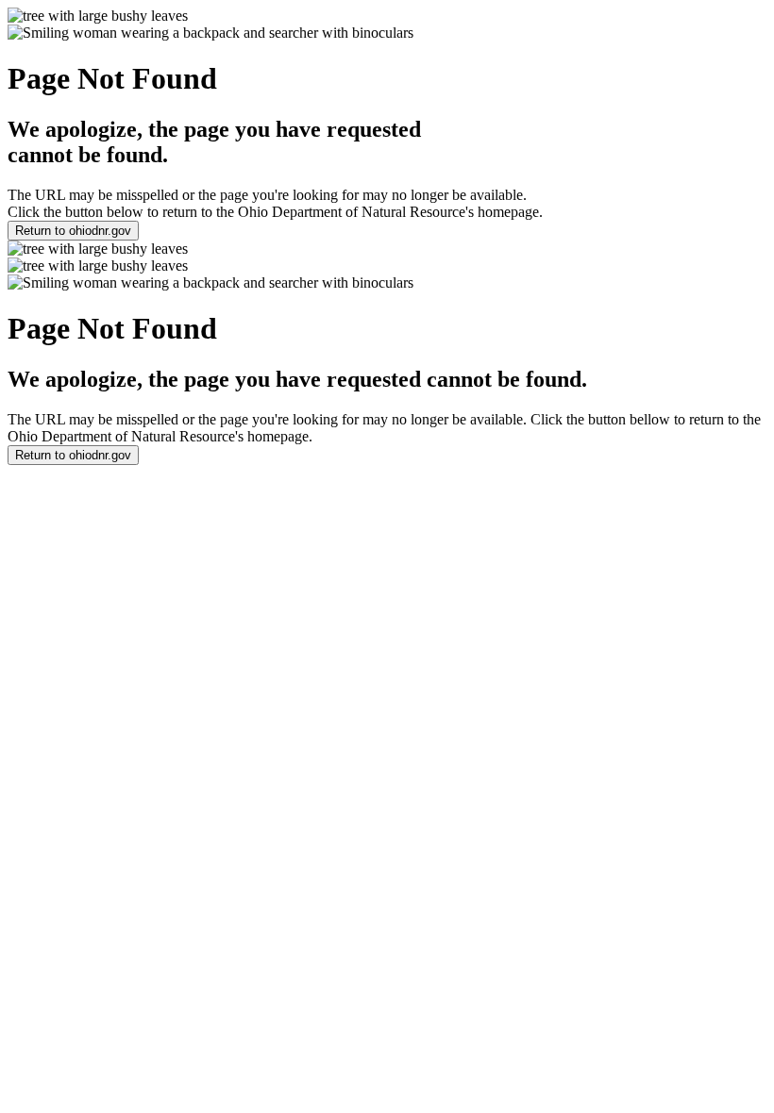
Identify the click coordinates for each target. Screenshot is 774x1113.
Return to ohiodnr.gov (73, 231)
